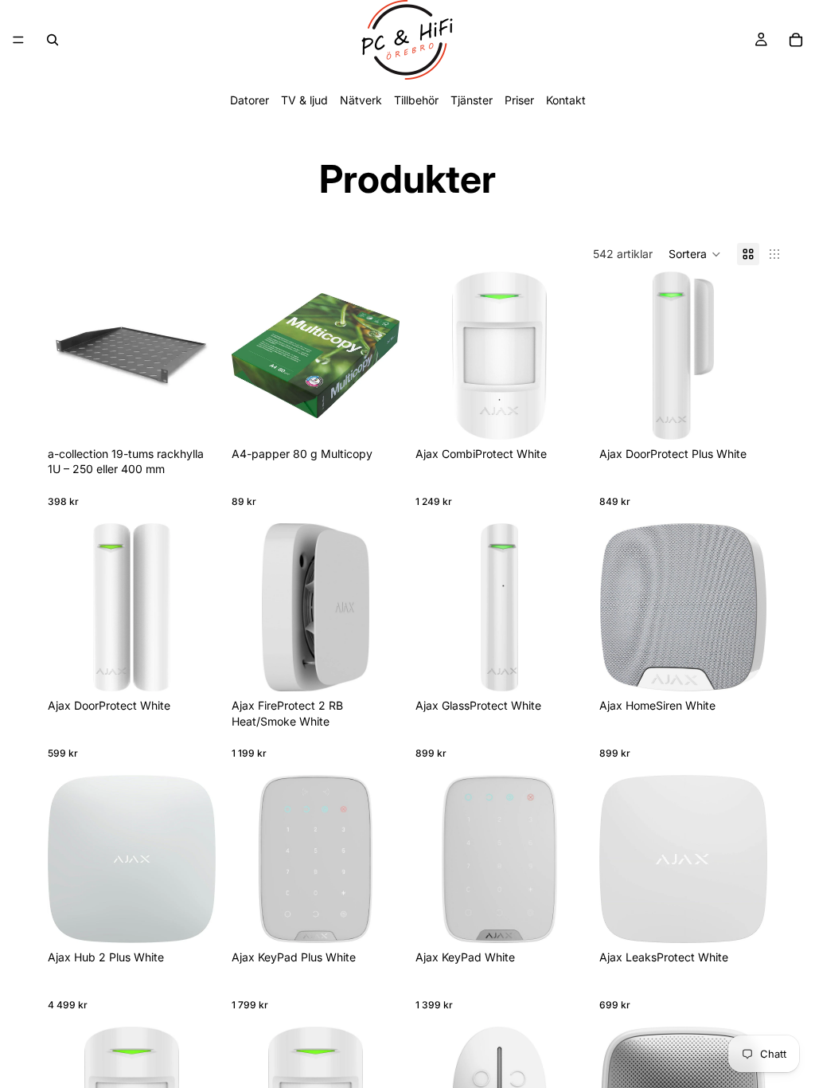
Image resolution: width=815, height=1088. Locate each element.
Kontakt (566, 100)
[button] (695, 254)
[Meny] (18, 40)
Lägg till (388, 414)
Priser (519, 100)
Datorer (249, 100)
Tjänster (471, 100)
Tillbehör (416, 100)
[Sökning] (52, 39)
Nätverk (361, 100)
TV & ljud (304, 100)
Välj (204, 414)
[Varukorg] (795, 39)
